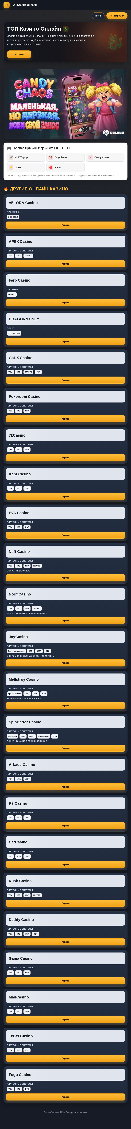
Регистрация (117, 15)
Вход (98, 15)
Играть (19, 54)
